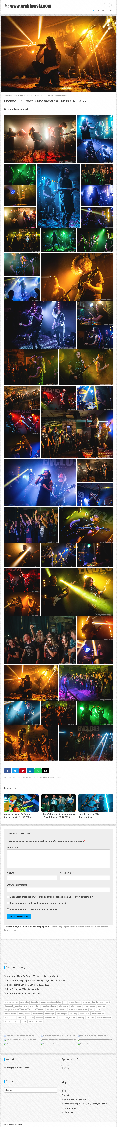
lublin (58, 778)
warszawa (90, 1018)
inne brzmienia (21, 1006)
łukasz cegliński (35, 1021)
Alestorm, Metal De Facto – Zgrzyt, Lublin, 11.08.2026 (32, 976)
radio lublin (84, 1014)
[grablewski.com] (29, 6)
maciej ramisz (24, 1014)
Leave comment (61, 95)
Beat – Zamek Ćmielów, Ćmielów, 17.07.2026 (28, 985)
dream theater (74, 1002)
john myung (63, 1006)
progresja (73, 1014)
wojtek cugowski (12, 1021)
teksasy (81, 1018)
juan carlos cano (25, 778)
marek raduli (38, 1014)
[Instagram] (111, 5)
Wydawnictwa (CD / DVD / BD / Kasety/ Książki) (85, 1104)
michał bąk (49, 1014)
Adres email (67, 873)
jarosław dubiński (49, 1006)
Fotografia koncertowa (75, 1099)
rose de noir (10, 1018)
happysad (9, 1006)
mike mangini (61, 1014)
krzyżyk (50, 1010)
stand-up (30, 1018)
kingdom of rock (12, 1010)
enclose (12, 778)
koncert (30, 95)
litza (91, 1010)
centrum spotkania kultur (51, 1002)
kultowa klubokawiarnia (44, 778)
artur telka (24, 1002)
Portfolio (102, 11)
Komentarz (13, 847)
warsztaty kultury (104, 1018)
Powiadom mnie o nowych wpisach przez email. (34, 909)
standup (39, 1018)
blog (24, 95)
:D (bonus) (69, 1112)
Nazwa (11, 873)
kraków (41, 1010)
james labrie (34, 1006)
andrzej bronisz (11, 1002)
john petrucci (76, 1006)
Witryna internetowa (17, 885)
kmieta (24, 1010)
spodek (21, 1018)
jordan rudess (89, 1006)
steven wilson (50, 1018)
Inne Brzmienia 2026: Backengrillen (24, 989)
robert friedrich (97, 1014)
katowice (101, 1006)
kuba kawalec (61, 1010)
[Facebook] (106, 5)
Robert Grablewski (45, 95)
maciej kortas (10, 1014)
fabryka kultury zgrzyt (101, 1002)
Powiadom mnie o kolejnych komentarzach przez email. (38, 903)
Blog (92, 11)
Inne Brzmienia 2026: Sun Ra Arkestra (25, 993)
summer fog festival (67, 1018)
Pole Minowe (70, 1108)
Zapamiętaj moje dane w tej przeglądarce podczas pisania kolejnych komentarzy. (51, 897)
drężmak (86, 1002)
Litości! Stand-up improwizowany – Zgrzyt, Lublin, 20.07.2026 (36, 980)
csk (64, 1002)
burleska (34, 1002)
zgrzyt (24, 1021)
